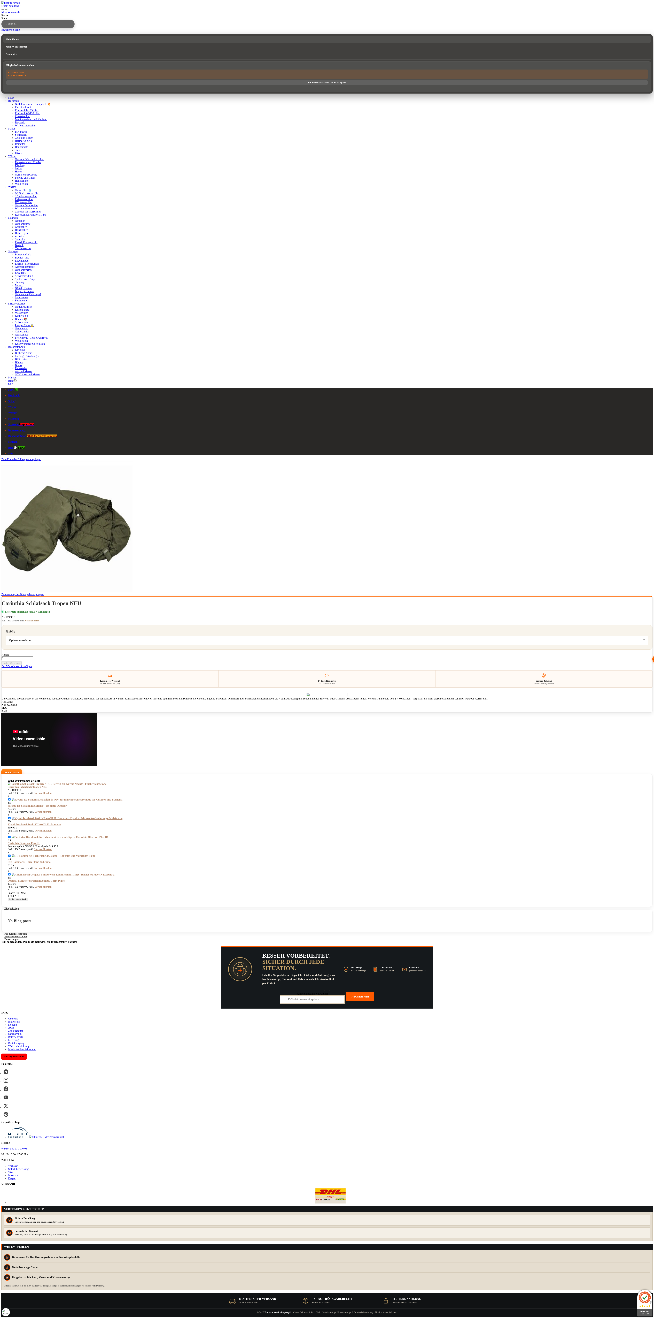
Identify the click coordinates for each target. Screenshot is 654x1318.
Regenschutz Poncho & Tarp (30, 214)
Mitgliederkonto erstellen (20, 65)
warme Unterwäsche (26, 174)
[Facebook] (6, 1088)
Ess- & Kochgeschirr (26, 242)
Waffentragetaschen (25, 125)
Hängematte (21, 147)
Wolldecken (21, 183)
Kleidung (20, 165)
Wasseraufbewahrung (26, 208)
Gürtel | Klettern (23, 288)
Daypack (20, 122)
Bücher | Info (22, 257)
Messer (19, 285)
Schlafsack (21, 134)
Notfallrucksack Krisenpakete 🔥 (33, 104)
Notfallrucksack (23, 306)
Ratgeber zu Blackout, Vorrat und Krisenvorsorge (41, 1277)
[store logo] (10, 2)
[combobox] (38, 24)
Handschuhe (21, 180)
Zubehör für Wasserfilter (28, 211)
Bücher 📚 (21, 319)
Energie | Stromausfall (27, 263)
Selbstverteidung (24, 276)
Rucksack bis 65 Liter (26, 110)
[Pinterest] (6, 1114)
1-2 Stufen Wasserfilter (27, 193)
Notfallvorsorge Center (25, 1267)
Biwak (18, 365)
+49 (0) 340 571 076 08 (14, 1148)
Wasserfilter (21, 312)
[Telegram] (6, 1071)
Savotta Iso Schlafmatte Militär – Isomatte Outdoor (37, 805)
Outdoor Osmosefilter (26, 205)
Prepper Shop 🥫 (24, 325)
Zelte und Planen (24, 137)
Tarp (17, 150)
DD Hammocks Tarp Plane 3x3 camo (29, 861)
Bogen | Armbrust (24, 291)
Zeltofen (19, 236)
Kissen (18, 153)
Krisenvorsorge (16, 303)
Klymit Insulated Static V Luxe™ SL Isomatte (34, 824)
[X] (6, 1105)
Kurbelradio (21, 315)
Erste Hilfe (21, 272)
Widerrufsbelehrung (18, 1046)
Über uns (13, 1018)
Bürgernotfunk (23, 254)
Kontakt (12, 1024)
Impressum (14, 1021)
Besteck (19, 245)
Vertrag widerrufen (14, 1056)
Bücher (19, 362)
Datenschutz (14, 1033)
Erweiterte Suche (10, 29)
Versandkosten (32, 620)
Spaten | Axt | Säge (25, 279)
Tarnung (19, 282)
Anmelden (11, 54)
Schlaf (11, 128)
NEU (11, 97)
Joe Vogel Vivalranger (27, 356)
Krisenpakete (22, 309)
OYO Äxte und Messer (27, 374)
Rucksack (13, 100)
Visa (10, 1172)
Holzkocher (21, 229)
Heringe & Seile (23, 140)
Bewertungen (11, 939)
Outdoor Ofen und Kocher (29, 159)
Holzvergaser (22, 233)
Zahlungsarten (16, 1030)
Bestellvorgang (16, 1043)
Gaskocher (21, 226)
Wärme (12, 156)
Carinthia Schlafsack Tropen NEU (28, 787)
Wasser (12, 186)
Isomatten (20, 143)
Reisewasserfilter (24, 199)
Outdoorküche (22, 223)
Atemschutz (21, 334)
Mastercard (14, 1175)
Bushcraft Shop (16, 346)
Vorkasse (13, 1165)
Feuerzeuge (21, 300)
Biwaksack (21, 131)
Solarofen (20, 239)
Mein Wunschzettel (16, 46)
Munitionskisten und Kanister (31, 119)
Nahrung (13, 217)
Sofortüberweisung (18, 1169)
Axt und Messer (23, 371)
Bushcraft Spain (23, 353)
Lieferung (13, 1040)
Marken (12, 377)
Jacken (18, 168)
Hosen (18, 171)
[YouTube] (6, 1097)
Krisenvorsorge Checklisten (30, 343)
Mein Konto (12, 39)
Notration (20, 220)
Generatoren (21, 328)
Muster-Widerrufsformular (22, 1049)
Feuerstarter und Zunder (28, 162)
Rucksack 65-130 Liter (27, 113)
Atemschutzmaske (25, 266)
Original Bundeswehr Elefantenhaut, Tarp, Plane (36, 880)
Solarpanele (21, 297)
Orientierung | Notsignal (28, 294)
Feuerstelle (21, 368)
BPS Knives (21, 359)
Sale (10, 383)
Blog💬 (12, 380)
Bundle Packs (11, 772)
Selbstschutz (21, 322)
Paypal (11, 1178)
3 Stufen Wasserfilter (26, 196)
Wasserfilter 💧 (23, 190)
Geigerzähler (22, 331)
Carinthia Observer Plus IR (24, 843)
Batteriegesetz (15, 1036)
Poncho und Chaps (25, 177)
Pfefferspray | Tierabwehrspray (31, 337)
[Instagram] (6, 1080)
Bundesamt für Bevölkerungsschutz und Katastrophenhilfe (46, 1257)
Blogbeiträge (11, 908)
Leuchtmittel (21, 260)
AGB (11, 1027)
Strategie (13, 251)
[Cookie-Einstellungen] (6, 1312)
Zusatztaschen (22, 116)
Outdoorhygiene (24, 269)
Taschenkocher (23, 248)
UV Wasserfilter (23, 202)
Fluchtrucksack (23, 107)
